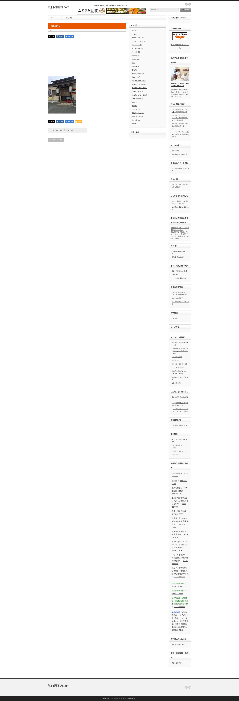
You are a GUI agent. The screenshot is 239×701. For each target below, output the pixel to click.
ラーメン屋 (135, 55)
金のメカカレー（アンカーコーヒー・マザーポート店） (180, 351)
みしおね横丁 (136, 52)
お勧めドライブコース (139, 37)
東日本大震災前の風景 (139, 80)
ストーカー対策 (137, 45)
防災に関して (136, 120)
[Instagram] (189, 687)
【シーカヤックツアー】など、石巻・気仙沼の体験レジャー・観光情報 (180, 118)
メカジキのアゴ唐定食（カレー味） (63, 130)
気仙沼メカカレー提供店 (139, 95)
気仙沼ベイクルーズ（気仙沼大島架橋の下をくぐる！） (180, 126)
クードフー (175, 360)
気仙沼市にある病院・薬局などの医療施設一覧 (180, 85)
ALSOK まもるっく (179, 451)
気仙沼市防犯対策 (137, 98)
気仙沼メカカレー (137, 91)
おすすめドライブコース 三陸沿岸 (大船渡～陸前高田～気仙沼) (180, 134)
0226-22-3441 (179, 577)
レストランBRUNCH (178, 367)
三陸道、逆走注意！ (178, 257)
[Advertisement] (87, 58)
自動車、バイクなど (138, 113)
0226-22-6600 (177, 514)
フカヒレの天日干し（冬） (180, 298)
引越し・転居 (136, 77)
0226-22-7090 (177, 550)
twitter (189, 4)
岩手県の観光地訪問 (138, 73)
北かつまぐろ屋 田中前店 (179, 364)
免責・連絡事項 (176, 663)
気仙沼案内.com (58, 7)
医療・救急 (135, 66)
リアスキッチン (176, 383)
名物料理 (134, 70)
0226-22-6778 (177, 586)
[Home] (52, 17)
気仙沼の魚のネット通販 (139, 88)
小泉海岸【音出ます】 (181, 278)
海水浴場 (134, 102)
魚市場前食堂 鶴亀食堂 (179, 154)
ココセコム (176, 454)
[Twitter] (186, 687)
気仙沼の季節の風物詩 (139, 84)
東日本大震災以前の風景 (179, 271)
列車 (133, 62)
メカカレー (175, 318)
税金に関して (136, 109)
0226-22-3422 (177, 494)
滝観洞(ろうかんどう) (178, 644)
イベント (134, 34)
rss (186, 4)
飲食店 (134, 123)
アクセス (134, 30)
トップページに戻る (56, 139)
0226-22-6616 (177, 594)
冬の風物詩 (135, 59)
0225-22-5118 (177, 630)
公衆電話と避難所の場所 (179, 425)
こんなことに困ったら (139, 41)
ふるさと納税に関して (139, 48)
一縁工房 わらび (177, 357)
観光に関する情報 (137, 116)
